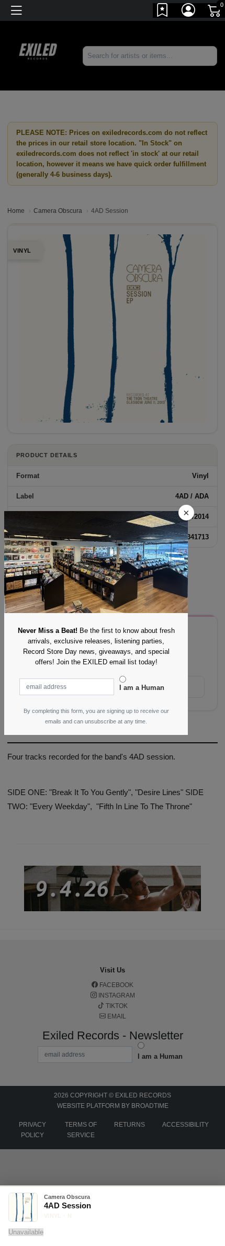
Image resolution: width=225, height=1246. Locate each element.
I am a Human (141, 688)
